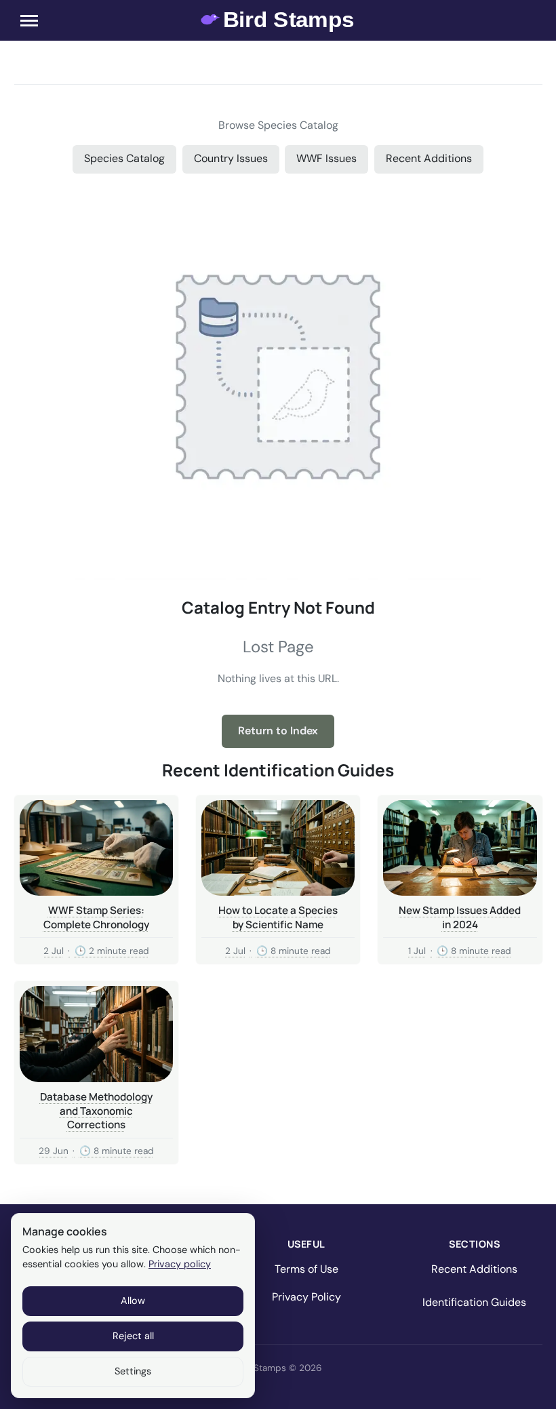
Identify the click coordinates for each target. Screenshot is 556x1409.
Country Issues (231, 158)
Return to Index (278, 730)
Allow (133, 1300)
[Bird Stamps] (278, 20)
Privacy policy (179, 1264)
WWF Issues (326, 158)
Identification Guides (474, 1302)
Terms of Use (306, 1269)
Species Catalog (124, 158)
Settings (133, 1371)
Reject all (133, 1336)
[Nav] (29, 20)
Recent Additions (429, 158)
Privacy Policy (306, 1297)
